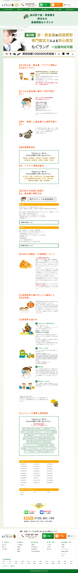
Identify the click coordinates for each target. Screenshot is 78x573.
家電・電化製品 (26, 428)
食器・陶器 (29, 441)
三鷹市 (65, 563)
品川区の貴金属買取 (24, 26)
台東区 (71, 561)
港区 (3, 563)
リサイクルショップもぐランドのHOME (11, 26)
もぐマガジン (5, 566)
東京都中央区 (23, 468)
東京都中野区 (36, 468)
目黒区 (16, 561)
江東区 (53, 561)
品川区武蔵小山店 (34, 546)
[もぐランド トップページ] (8, 4)
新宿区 (41, 561)
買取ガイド (4, 546)
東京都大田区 (36, 464)
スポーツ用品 (37, 451)
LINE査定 (48, 546)
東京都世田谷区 (24, 466)
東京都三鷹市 (23, 482)
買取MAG (13, 566)
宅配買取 (18, 549)
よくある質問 (4, 549)
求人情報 (62, 546)
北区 (9, 563)
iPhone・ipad (25, 432)
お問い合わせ (49, 549)
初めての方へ (4, 544)
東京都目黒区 (50, 464)
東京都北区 (36, 477)
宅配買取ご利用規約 (64, 551)
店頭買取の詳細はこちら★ (26, 245)
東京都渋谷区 (36, 466)
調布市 (59, 563)
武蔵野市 (53, 563)
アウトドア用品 (28, 451)
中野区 (47, 561)
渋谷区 (47, 563)
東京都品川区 (23, 464)
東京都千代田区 (37, 475)
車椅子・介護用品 (49, 445)
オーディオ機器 (43, 428)
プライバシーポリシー (65, 549)
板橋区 (65, 561)
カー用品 (43, 441)
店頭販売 (32, 544)
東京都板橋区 (23, 473)
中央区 (28, 561)
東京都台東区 (36, 473)
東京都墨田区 (23, 477)
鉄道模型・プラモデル (27, 448)
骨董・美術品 (47, 438)
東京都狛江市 (36, 482)
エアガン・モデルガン (50, 448)
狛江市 (71, 563)
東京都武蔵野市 (50, 480)
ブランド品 (45, 435)
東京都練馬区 (23, 475)
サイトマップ (63, 553)
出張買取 (18, 546)
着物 (42, 445)
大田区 (10, 561)
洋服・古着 (26, 438)
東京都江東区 (50, 473)
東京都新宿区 (50, 468)
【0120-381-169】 (45, 330)
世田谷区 (22, 561)
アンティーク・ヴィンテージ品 (31, 445)
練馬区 (59, 561)
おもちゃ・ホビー (39, 448)
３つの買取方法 (19, 544)
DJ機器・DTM (33, 432)
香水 (52, 435)
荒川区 (16, 563)
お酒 (53, 438)
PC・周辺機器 (28, 435)
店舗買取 (18, 551)
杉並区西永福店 (34, 549)
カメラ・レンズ (43, 432)
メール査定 (49, 544)
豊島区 (41, 563)
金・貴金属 (38, 438)
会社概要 (62, 544)
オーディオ (51, 428)
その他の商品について (48, 451)
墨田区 (34, 563)
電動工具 (37, 441)
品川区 (4, 561)
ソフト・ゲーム (37, 435)
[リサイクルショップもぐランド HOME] (9, 536)
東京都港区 (49, 466)
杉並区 (34, 561)
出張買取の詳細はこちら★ (26, 222)
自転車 (48, 441)
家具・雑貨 (35, 428)
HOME (62, 555)
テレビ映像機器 (52, 432)
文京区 (22, 563)
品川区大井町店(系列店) (35, 551)
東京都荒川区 (50, 475)
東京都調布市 (50, 482)
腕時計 (32, 438)
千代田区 (28, 563)
